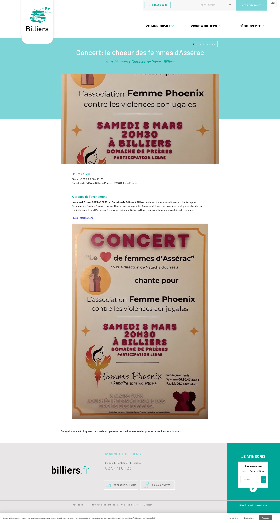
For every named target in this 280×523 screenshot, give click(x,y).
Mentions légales (129, 504)
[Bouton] (37, 40)
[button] (160, 26)
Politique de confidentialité (143, 517)
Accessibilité (79, 504)
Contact (148, 504)
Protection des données (103, 504)
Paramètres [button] (233, 517)
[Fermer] (276, 517)
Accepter (265, 517)
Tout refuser (249, 517)
